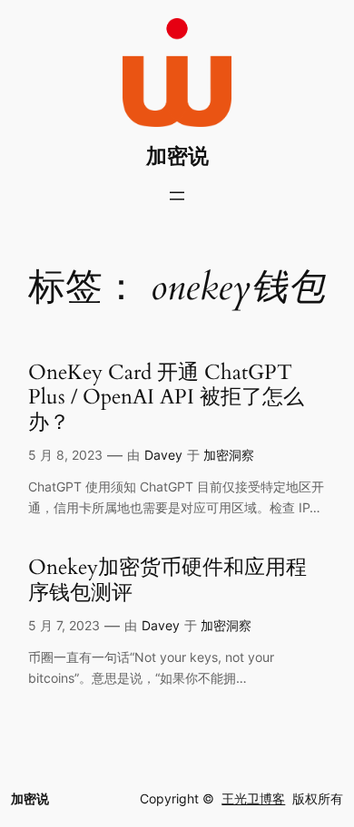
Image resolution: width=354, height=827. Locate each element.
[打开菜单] (177, 196)
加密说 (177, 155)
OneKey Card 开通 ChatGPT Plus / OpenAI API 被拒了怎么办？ (166, 397)
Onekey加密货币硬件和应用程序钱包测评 (167, 580)
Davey (163, 454)
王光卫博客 (253, 798)
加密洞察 (228, 454)
